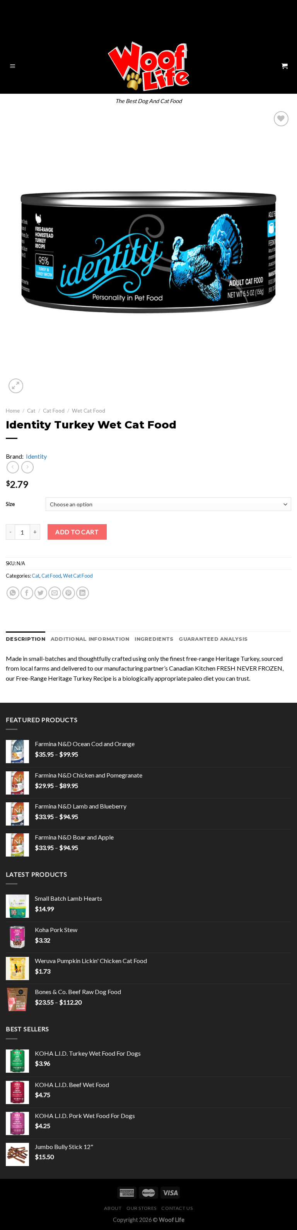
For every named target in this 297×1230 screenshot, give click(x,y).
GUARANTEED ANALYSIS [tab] (213, 639)
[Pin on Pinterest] (68, 593)
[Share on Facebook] (26, 593)
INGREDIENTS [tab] (154, 639)
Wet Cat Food (88, 411)
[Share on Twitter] (40, 593)
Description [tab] (25, 639)
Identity (36, 456)
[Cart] (284, 66)
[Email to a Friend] (54, 593)
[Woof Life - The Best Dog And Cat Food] (149, 66)
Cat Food (54, 411)
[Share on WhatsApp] (13, 593)
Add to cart (77, 531)
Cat (31, 411)
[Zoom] (16, 386)
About (112, 1208)
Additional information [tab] (90, 639)
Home (13, 411)
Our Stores (141, 1208)
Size (10, 504)
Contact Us (177, 1208)
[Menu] (13, 66)
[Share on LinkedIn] (82, 593)
